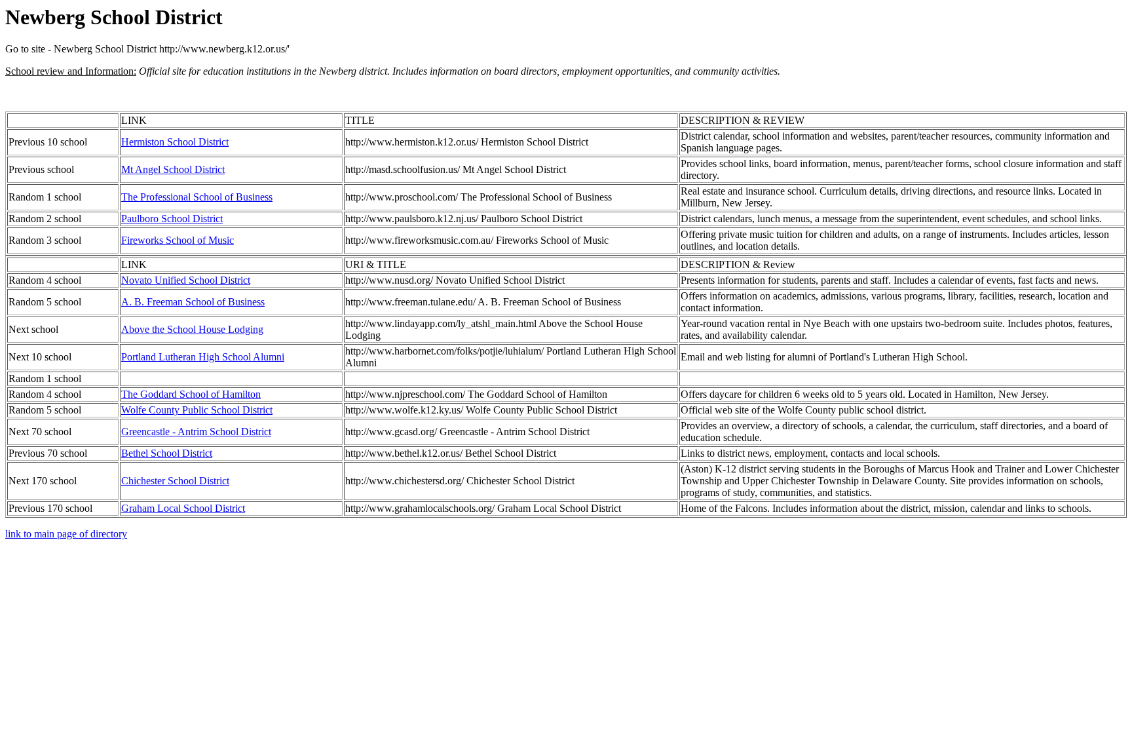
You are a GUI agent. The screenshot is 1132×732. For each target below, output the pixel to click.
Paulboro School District (172, 218)
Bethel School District (166, 453)
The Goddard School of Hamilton (191, 394)
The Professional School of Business (197, 196)
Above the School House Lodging (192, 329)
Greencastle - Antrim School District (196, 431)
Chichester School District (175, 480)
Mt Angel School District (173, 169)
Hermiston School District (175, 141)
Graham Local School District (183, 508)
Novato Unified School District (185, 280)
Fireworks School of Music (177, 240)
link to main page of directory (66, 533)
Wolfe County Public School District (197, 409)
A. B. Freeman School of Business (193, 301)
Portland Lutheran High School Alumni (202, 356)
